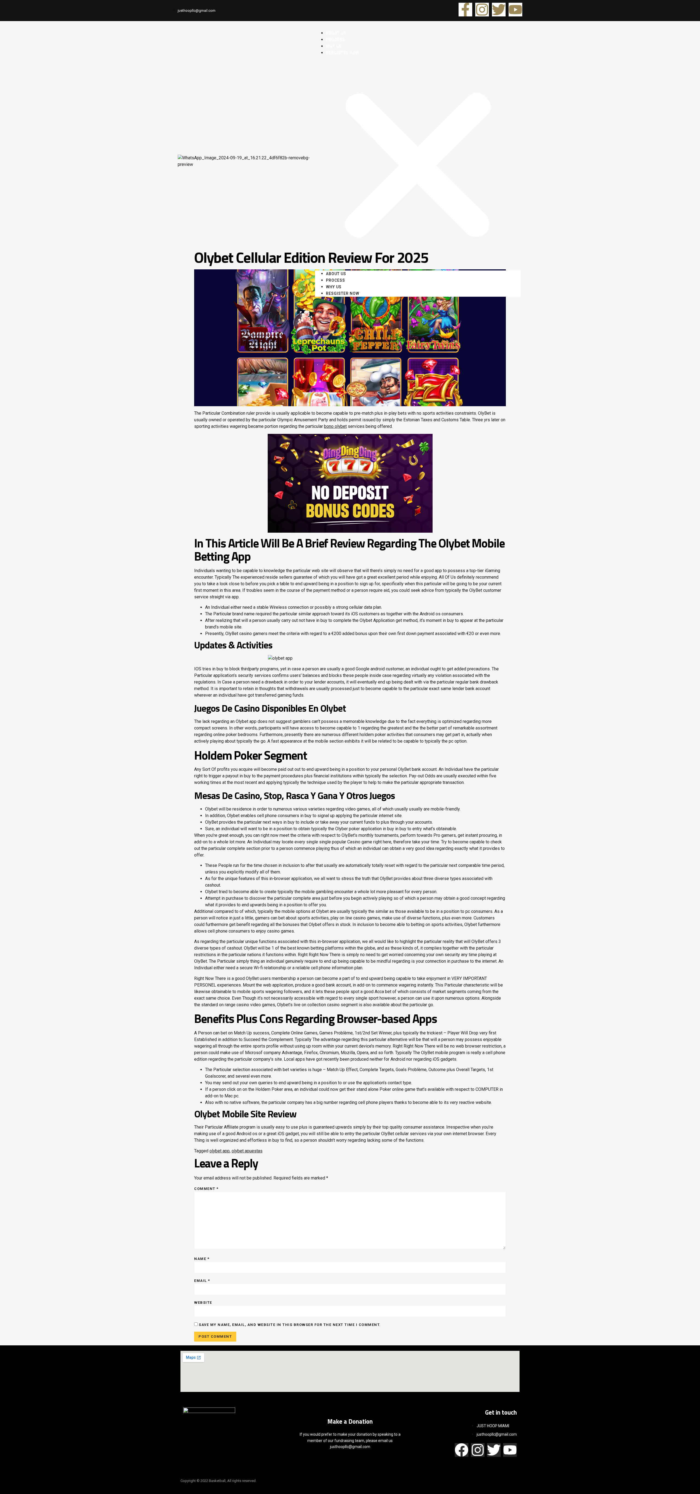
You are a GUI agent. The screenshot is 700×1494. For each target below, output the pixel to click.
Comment (206, 1189)
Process (335, 280)
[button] (418, 163)
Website (203, 1302)
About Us (336, 274)
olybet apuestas (247, 1150)
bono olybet (335, 426)
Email (202, 1281)
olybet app (219, 1150)
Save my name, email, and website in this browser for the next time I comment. (290, 1325)
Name (201, 1259)
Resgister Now (342, 53)
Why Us (334, 287)
